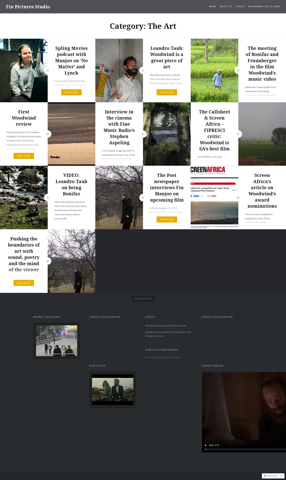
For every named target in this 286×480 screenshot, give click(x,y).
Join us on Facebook (105, 316)
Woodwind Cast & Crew (264, 6)
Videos (240, 6)
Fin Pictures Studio (28, 7)
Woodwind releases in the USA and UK (165, 325)
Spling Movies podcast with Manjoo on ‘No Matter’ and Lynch (168, 334)
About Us (226, 6)
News (212, 6)
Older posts (143, 298)
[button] (49, 348)
